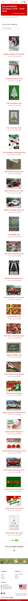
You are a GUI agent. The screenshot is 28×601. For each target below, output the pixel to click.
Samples (17, 56)
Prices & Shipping (18, 574)
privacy (24, 595)
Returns (16, 578)
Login (16, 575)
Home (2, 17)
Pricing (13, 56)
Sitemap (3, 578)
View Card (9, 56)
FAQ (2, 575)
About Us (3, 576)
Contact (2, 574)
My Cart (16, 576)
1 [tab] (14, 550)
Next (16, 540)
